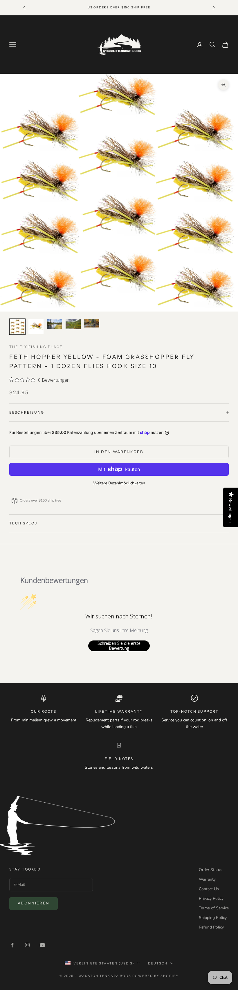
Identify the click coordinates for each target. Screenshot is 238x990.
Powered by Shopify (155, 976)
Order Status (210, 870)
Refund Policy (211, 927)
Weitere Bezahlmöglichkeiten (119, 483)
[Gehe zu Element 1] (17, 326)
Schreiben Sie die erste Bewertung (119, 645)
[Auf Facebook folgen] (12, 945)
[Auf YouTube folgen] (42, 945)
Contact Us (209, 889)
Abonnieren (33, 903)
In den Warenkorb (118, 452)
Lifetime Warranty (119, 711)
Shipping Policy (213, 917)
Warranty (207, 879)
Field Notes (119, 758)
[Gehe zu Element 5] (92, 323)
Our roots (43, 711)
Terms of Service (214, 908)
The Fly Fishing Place (36, 347)
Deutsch (157, 963)
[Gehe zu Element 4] (73, 324)
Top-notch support (194, 711)
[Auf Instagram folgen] (27, 945)
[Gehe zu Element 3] (54, 323)
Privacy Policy (211, 898)
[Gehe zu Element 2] (36, 326)
